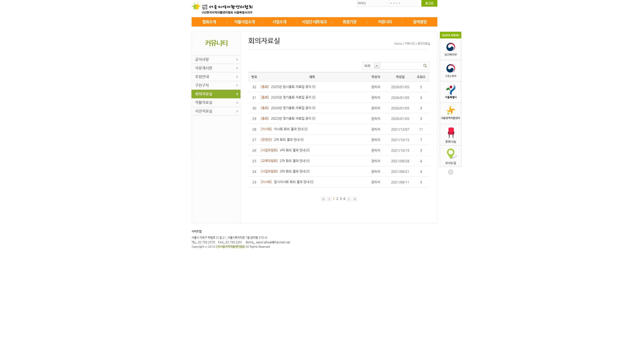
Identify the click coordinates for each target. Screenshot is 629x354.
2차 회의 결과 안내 (287, 139)
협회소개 (209, 22)
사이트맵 (196, 231)
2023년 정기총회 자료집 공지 (291, 118)
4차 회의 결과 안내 (292, 150)
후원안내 (202, 76)
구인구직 (202, 85)
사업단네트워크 (314, 22)
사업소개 (279, 22)
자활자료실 (203, 102)
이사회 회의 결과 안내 (288, 129)
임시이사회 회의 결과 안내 (291, 182)
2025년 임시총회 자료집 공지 (291, 86)
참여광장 (419, 22)
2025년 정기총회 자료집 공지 (291, 97)
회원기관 (349, 22)
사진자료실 (203, 111)
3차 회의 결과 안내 (292, 171)
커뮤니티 (384, 22)
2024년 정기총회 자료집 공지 (291, 108)
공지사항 (202, 59)
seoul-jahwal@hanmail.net (273, 242)
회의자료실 (203, 94)
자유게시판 (203, 68)
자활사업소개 (244, 22)
